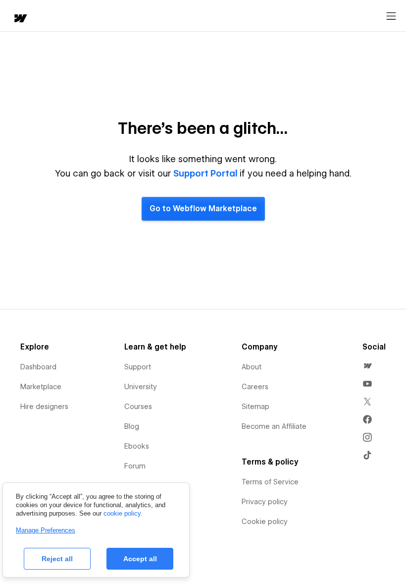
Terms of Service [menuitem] (270, 482)
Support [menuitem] (137, 367)
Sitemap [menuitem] (255, 406)
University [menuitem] (140, 387)
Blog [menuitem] (131, 426)
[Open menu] (391, 16)
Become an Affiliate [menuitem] (274, 426)
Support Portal (205, 173)
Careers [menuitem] (255, 387)
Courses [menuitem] (138, 406)
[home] (20, 19)
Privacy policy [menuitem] (265, 502)
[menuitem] (367, 366)
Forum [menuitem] (135, 466)
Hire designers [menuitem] (44, 406)
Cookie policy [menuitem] (265, 522)
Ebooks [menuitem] (136, 446)
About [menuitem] (251, 367)
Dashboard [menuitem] (38, 367)
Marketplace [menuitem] (40, 387)
